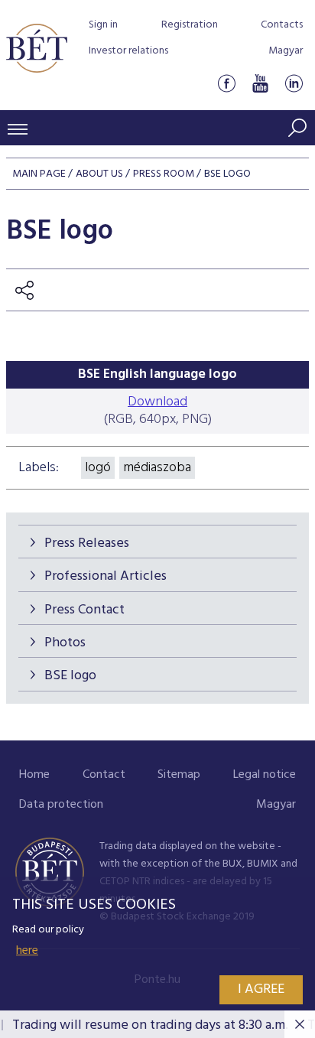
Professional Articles (105, 576)
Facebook (226, 83)
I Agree (261, 989)
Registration (189, 25)
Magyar (285, 51)
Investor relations (128, 51)
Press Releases (86, 543)
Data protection (61, 805)
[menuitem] (34, 775)
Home (34, 775)
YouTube (260, 83)
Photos (65, 643)
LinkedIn (293, 83)
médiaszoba (157, 468)
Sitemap (179, 775)
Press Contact (84, 610)
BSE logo (70, 676)
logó (98, 468)
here (27, 951)
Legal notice (264, 775)
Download (157, 402)
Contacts (282, 25)
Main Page (39, 174)
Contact (104, 775)
